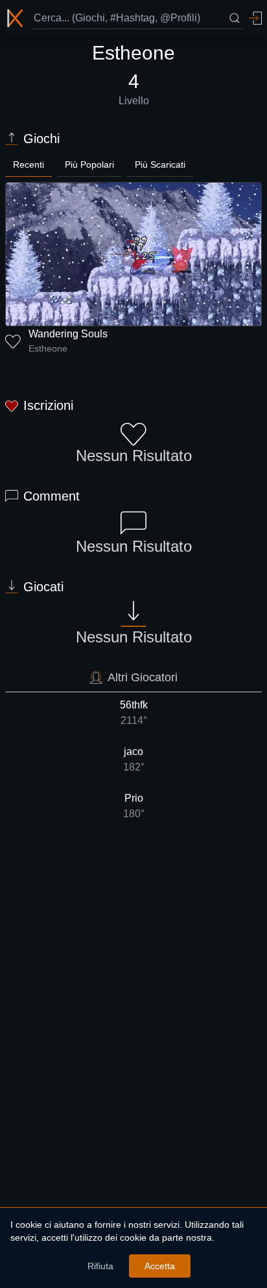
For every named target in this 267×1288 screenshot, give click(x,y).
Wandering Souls (68, 333)
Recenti (28, 164)
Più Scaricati (160, 164)
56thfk (134, 712)
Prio (134, 806)
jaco (134, 759)
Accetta (160, 1266)
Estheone (48, 348)
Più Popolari (89, 164)
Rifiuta (100, 1266)
